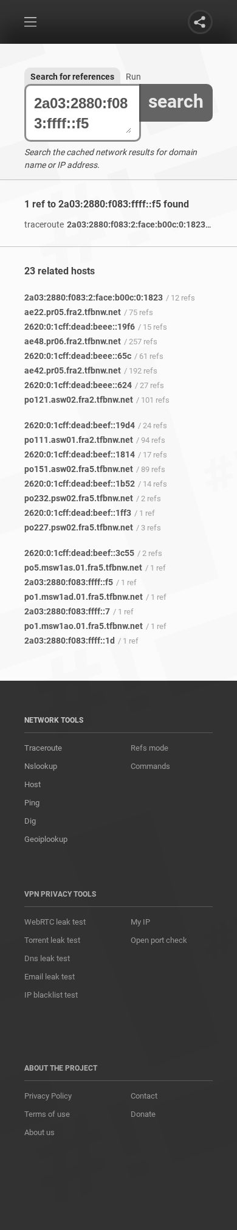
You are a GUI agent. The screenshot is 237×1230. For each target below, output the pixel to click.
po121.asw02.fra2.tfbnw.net (78, 400)
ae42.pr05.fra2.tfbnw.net (72, 370)
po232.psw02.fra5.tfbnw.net (78, 498)
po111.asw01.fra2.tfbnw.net (78, 440)
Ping (32, 802)
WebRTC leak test (55, 921)
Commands (150, 766)
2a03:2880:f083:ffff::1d (69, 640)
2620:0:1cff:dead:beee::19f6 (79, 327)
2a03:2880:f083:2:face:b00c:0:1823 (114, 224)
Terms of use (47, 1114)
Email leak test (49, 976)
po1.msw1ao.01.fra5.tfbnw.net (83, 626)
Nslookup (40, 766)
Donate (143, 1114)
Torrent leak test (52, 940)
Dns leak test (47, 958)
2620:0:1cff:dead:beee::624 (78, 385)
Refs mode (149, 747)
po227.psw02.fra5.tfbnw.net (78, 527)
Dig (30, 820)
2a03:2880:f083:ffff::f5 (68, 582)
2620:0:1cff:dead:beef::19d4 (79, 425)
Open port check (159, 940)
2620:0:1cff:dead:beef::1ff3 (77, 513)
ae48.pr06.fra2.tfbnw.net (72, 341)
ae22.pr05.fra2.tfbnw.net (72, 312)
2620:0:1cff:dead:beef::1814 (79, 454)
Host (32, 784)
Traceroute (43, 747)
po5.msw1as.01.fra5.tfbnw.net (83, 567)
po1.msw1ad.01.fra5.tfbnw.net (83, 597)
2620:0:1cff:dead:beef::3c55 (79, 553)
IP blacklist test (51, 994)
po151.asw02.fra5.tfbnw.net (78, 469)
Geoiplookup (45, 839)
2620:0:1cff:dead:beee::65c (77, 356)
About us (39, 1132)
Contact (144, 1095)
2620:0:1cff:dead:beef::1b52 (79, 483)
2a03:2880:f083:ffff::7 (67, 611)
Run (133, 77)
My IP (140, 921)
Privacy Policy (48, 1095)
